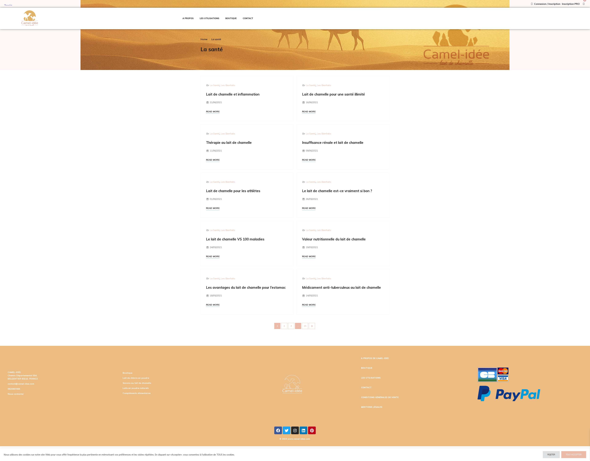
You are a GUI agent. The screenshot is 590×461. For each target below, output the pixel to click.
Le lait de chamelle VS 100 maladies (235, 239)
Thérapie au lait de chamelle (229, 142)
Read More (213, 111)
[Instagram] (295, 430)
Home (204, 39)
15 (305, 326)
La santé (216, 39)
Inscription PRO (571, 3)
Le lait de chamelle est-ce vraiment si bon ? (337, 191)
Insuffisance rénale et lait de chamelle (332, 142)
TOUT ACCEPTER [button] (574, 454)
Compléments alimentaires (137, 393)
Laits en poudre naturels (136, 388)
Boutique (127, 372)
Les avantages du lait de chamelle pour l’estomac (246, 287)
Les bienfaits (228, 85)
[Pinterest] (312, 430)
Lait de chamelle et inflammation (233, 94)
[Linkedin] (303, 430)
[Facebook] (278, 430)
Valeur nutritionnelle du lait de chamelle (334, 239)
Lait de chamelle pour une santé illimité (333, 94)
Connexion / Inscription (546, 3)
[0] (584, 3)
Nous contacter (16, 394)
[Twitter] (286, 430)
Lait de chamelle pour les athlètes (233, 191)
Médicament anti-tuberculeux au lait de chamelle (341, 287)
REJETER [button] (551, 454)
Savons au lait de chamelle (137, 383)
